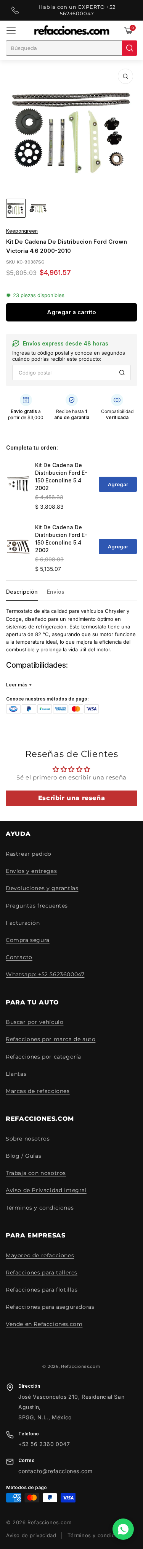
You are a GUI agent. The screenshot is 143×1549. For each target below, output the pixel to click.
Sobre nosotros (28, 1138)
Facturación (23, 922)
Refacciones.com (81, 1366)
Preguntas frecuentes (37, 905)
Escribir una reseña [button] (71, 798)
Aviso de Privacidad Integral (46, 1190)
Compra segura (28, 940)
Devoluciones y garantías (42, 888)
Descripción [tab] (22, 591)
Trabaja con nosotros (36, 1173)
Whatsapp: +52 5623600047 (45, 974)
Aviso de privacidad (31, 1535)
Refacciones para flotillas (42, 1289)
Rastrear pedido (28, 853)
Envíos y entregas (31, 871)
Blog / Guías (23, 1155)
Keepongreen (22, 231)
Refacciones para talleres (41, 1272)
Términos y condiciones (40, 1207)
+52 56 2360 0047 (44, 1444)
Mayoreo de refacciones (40, 1255)
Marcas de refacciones (38, 1091)
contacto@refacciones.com (55, 1471)
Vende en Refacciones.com (44, 1324)
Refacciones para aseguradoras (50, 1306)
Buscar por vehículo (34, 1022)
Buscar (122, 372)
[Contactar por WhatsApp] (123, 1529)
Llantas (16, 1073)
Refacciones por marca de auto (50, 1039)
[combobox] (64, 48)
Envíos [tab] (55, 591)
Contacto (19, 957)
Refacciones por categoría (43, 1056)
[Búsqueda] (129, 48)
